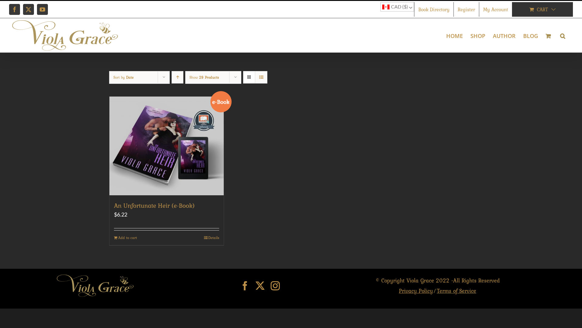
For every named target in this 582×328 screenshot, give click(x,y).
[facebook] (244, 285)
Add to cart (127, 238)
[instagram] (275, 285)
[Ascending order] (177, 77)
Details (213, 238)
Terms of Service (456, 291)
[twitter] (260, 285)
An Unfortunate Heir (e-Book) (154, 205)
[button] (562, 35)
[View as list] (261, 77)
